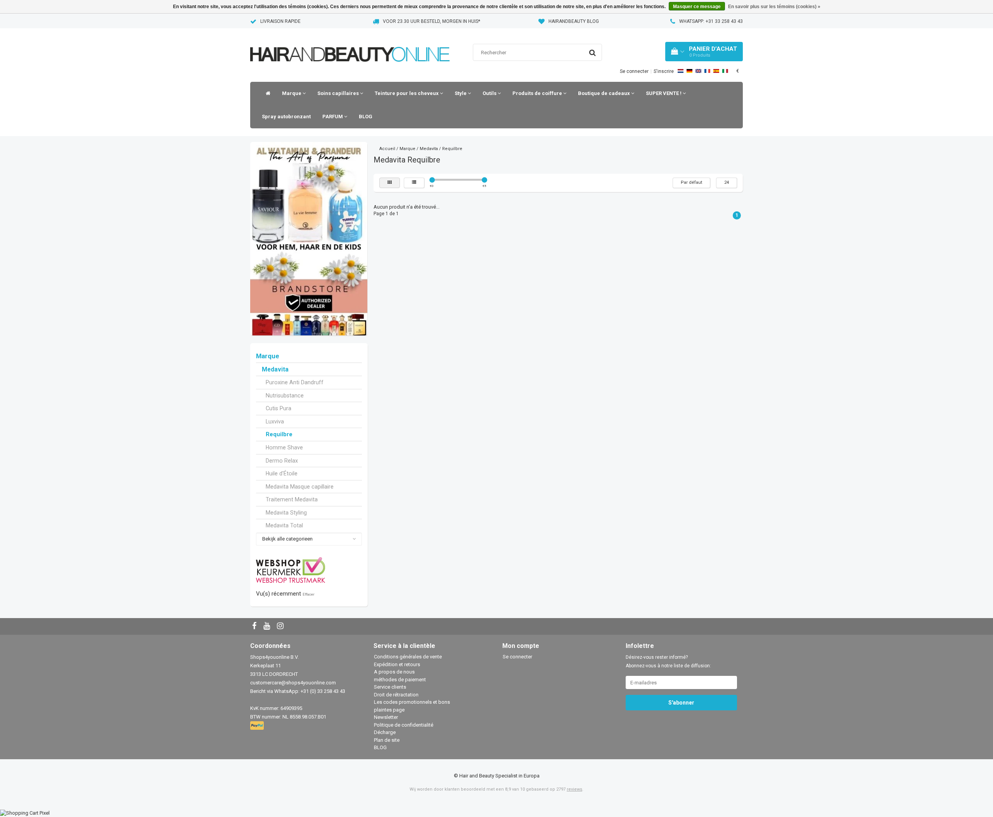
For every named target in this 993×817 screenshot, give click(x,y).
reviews (574, 789)
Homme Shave (284, 447)
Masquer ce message (697, 6)
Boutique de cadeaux (604, 93)
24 (726, 182)
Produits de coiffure (537, 93)
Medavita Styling (286, 513)
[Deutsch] (689, 71)
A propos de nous (394, 672)
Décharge (385, 732)
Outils (490, 93)
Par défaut (691, 182)
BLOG (365, 116)
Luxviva (275, 421)
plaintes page (389, 710)
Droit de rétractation (396, 695)
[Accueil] (266, 93)
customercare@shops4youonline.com (293, 683)
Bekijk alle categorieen (287, 539)
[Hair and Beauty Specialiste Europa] (350, 44)
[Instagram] (281, 626)
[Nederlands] (680, 71)
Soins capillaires (338, 93)
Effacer (309, 594)
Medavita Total (284, 525)
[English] (698, 71)
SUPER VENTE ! (664, 93)
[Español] (716, 71)
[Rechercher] (592, 53)
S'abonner (681, 703)
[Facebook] (255, 626)
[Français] (707, 71)
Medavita (275, 369)
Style (461, 93)
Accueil (387, 148)
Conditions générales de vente (408, 657)
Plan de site (387, 740)
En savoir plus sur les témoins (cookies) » (774, 6)
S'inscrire (664, 71)
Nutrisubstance (285, 395)
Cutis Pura (278, 408)
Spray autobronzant (286, 116)
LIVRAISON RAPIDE (280, 21)
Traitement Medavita (292, 499)
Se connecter (634, 71)
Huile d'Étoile (282, 473)
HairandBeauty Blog (573, 21)
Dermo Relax (282, 461)
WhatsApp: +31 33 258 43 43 (711, 21)
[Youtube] (267, 626)
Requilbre (279, 434)
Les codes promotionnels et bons (412, 702)
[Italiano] (725, 71)
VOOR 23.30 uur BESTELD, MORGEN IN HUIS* (431, 21)
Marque (292, 93)
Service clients (390, 687)
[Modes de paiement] (257, 726)
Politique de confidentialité (403, 725)
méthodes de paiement (400, 679)
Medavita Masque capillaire (300, 487)
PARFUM (333, 116)
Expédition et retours (397, 664)
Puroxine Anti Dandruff (295, 382)
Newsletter (386, 717)
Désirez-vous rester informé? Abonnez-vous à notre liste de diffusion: (668, 661)
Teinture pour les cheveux (407, 93)
